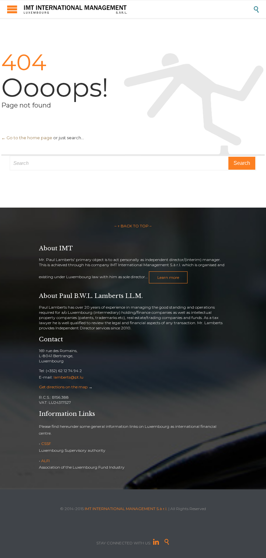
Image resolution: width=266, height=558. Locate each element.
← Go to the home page (26, 137)
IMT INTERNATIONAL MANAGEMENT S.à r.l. (126, 508)
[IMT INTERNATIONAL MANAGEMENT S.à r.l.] (138, 9)
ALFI (45, 460)
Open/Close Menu (12, 9)
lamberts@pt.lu (68, 377)
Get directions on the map (63, 386)
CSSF (46, 443)
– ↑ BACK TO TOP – (133, 225)
